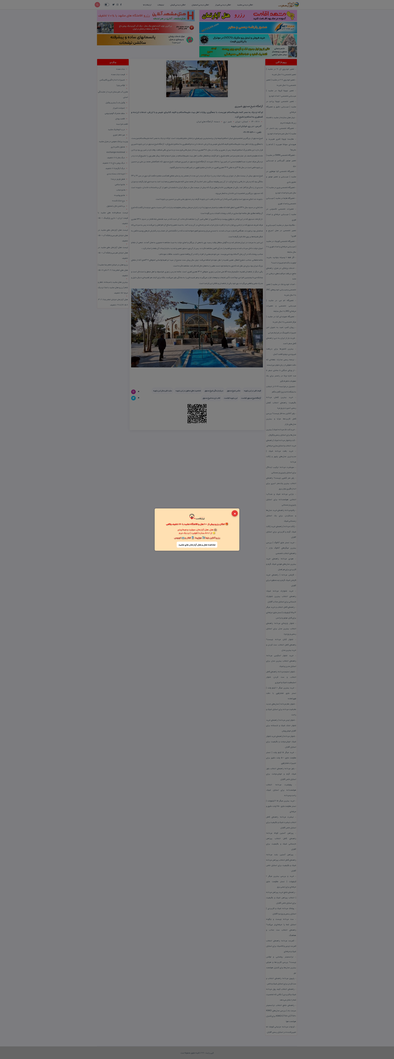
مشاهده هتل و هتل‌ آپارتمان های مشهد (197, 544)
